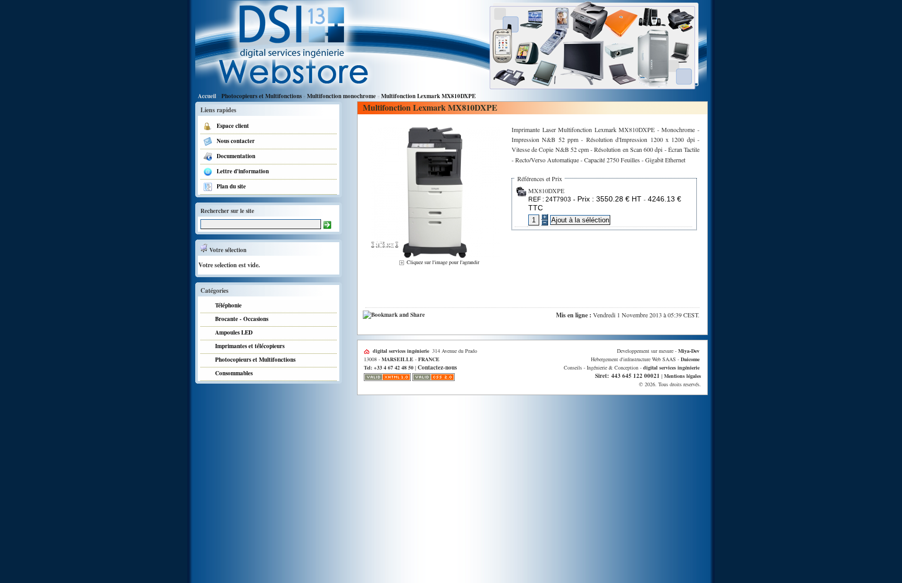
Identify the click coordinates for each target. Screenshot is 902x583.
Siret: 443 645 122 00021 (627, 376)
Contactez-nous (437, 367)
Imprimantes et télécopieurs (247, 346)
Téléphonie (226, 305)
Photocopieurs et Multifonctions (261, 96)
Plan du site (229, 186)
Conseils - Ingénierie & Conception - (631, 367)
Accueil (207, 96)
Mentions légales (682, 375)
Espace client (230, 126)
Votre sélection (226, 250)
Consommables (232, 373)
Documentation (233, 156)
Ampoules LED (232, 332)
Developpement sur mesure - (658, 350)
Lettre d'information (240, 171)
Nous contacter (233, 141)
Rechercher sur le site (227, 211)
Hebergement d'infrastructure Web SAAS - (645, 359)
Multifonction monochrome (341, 96)
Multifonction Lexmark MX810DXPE (428, 96)
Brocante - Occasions (239, 319)
